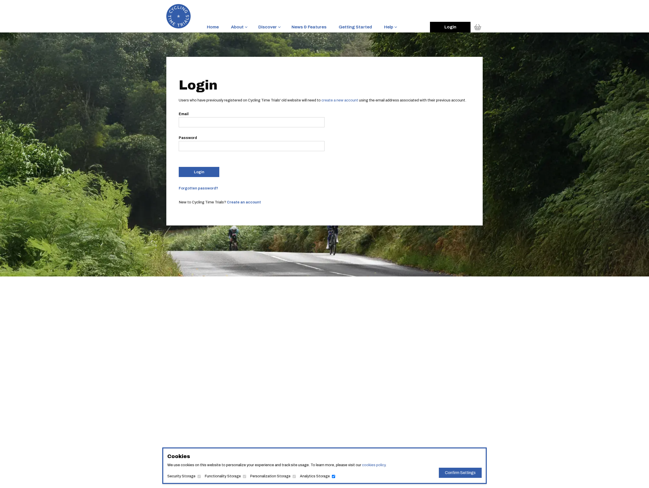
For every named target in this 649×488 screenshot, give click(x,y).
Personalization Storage (270, 476)
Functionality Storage (223, 476)
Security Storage (181, 476)
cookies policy (373, 465)
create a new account (339, 100)
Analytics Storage (315, 476)
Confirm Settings (460, 472)
